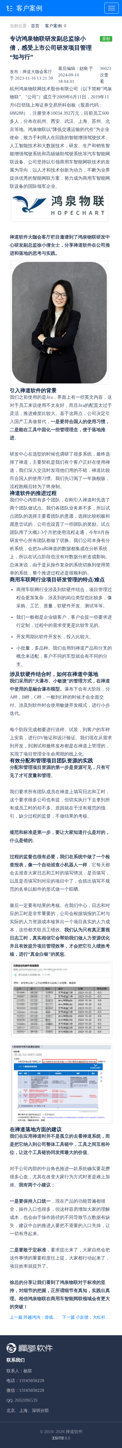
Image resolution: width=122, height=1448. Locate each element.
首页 (35, 25)
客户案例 (53, 25)
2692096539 (26, 1400)
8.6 (61, 1439)
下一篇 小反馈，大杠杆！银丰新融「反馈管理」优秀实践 (87, 1317)
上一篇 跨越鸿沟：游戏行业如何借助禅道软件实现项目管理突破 (35, 1317)
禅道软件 (74, 1431)
